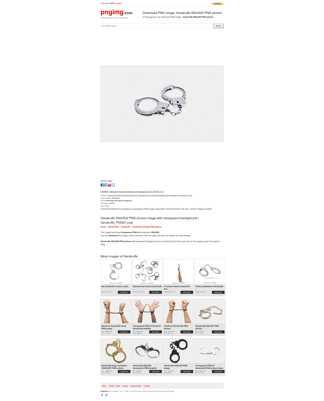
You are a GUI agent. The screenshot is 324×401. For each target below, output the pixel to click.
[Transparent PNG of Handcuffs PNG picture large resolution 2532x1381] (210, 351)
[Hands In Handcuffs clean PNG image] (116, 311)
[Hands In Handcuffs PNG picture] (178, 311)
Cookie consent (135, 386)
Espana (119, 3)
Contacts (147, 386)
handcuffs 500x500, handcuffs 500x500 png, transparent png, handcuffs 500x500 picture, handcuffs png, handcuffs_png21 (150, 195)
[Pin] (109, 185)
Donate (125, 386)
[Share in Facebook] (102, 185)
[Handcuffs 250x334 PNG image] (179, 351)
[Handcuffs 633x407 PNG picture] (210, 311)
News (118, 386)
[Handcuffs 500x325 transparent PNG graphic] (147, 351)
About (104, 386)
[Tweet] (113, 185)
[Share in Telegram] (105, 185)
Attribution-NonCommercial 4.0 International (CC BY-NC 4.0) (136, 191)
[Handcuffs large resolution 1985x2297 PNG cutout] (116, 351)
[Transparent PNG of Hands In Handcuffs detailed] (147, 311)
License (111, 386)
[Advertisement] (162, 48)
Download (124, 292)
